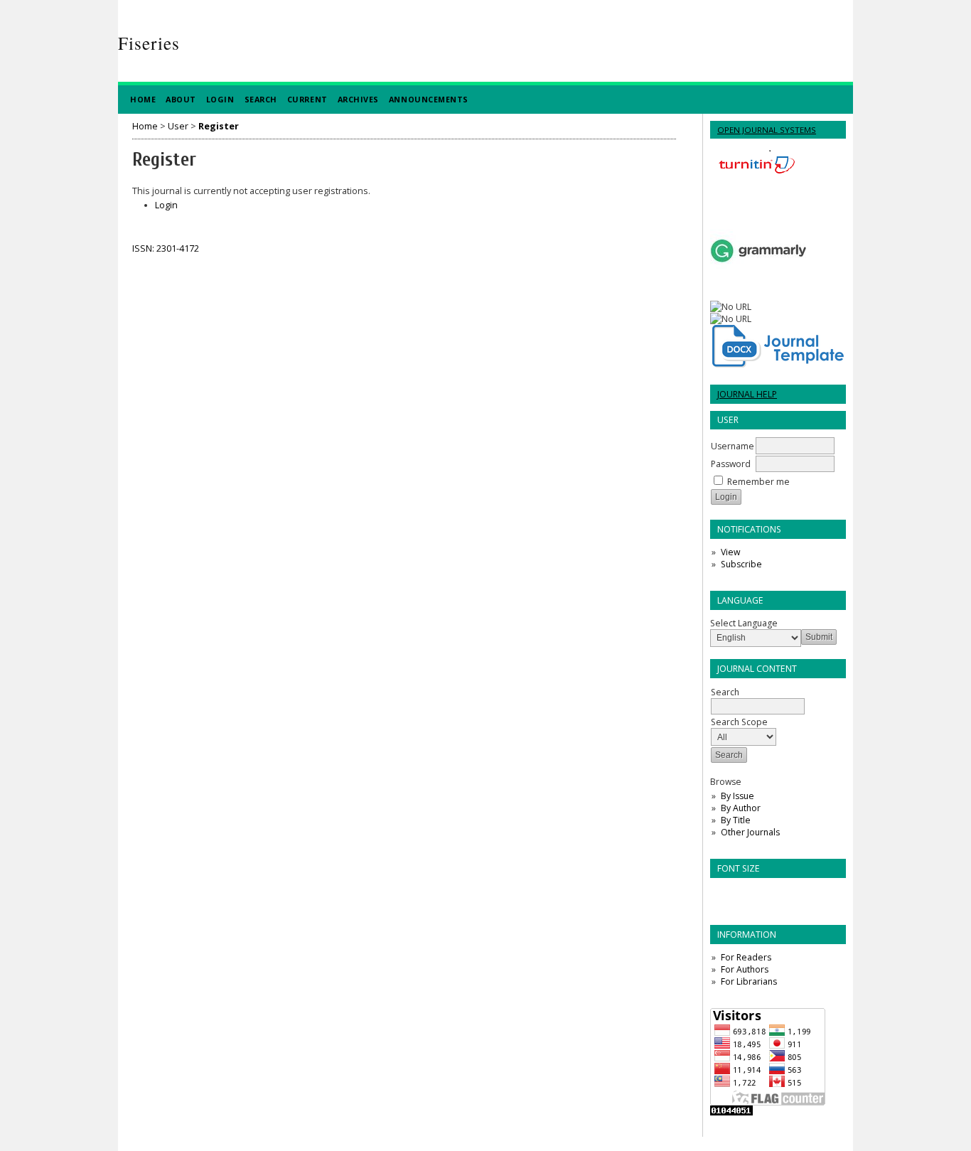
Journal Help (747, 394)
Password (731, 464)
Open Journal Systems (766, 129)
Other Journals (750, 832)
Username (732, 446)
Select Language (744, 623)
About (181, 99)
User (178, 126)
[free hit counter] (731, 1112)
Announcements (428, 99)
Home (143, 99)
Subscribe (741, 564)
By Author (741, 808)
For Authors (744, 969)
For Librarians (749, 981)
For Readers (746, 957)
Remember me (758, 482)
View (730, 552)
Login (220, 99)
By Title (736, 820)
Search (261, 99)
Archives (358, 99)
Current (307, 99)
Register (218, 126)
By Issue (737, 796)
